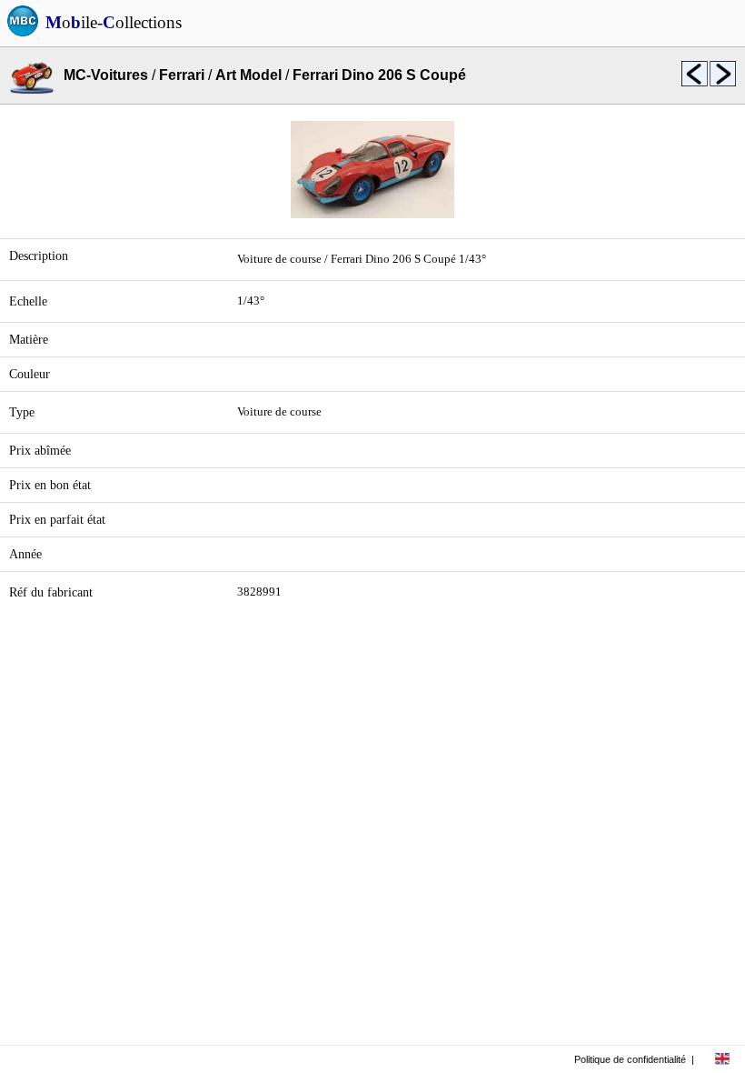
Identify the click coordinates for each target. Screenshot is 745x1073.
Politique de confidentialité (630, 1059)
